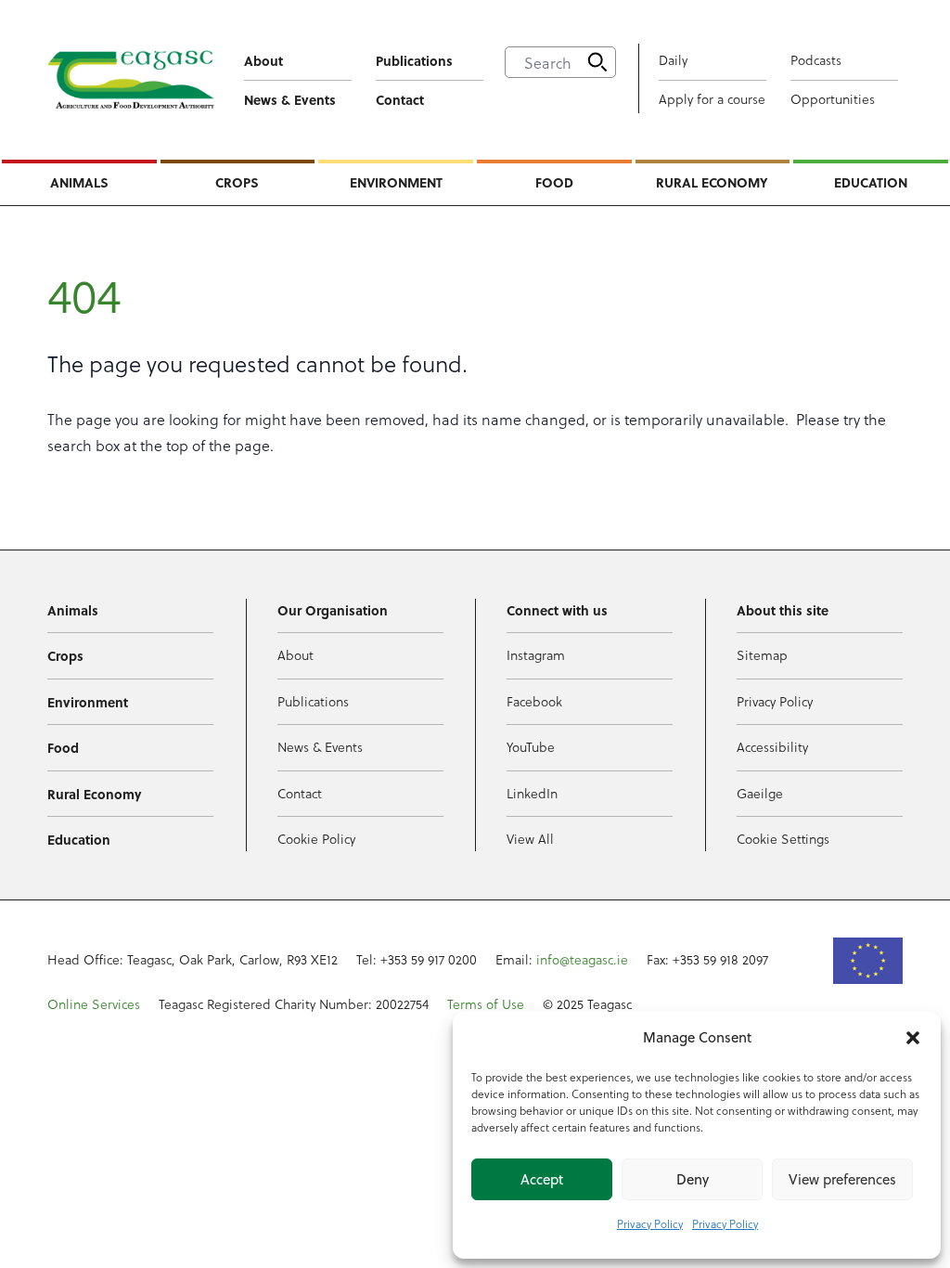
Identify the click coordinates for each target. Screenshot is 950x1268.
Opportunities (832, 99)
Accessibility (772, 747)
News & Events (290, 99)
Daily (673, 60)
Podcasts (815, 60)
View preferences (842, 1179)
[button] (913, 1038)
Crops (237, 182)
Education (870, 182)
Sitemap (762, 655)
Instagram (536, 655)
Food (554, 182)
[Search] (597, 62)
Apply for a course (712, 99)
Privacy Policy (650, 1223)
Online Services (93, 1004)
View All (530, 838)
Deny (692, 1179)
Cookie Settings (783, 838)
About (263, 60)
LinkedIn (532, 793)
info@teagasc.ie (582, 959)
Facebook (534, 701)
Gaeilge (760, 793)
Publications (414, 60)
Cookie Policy (316, 838)
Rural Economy (712, 182)
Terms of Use (485, 1004)
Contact (400, 99)
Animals (79, 182)
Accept (541, 1179)
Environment (396, 182)
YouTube (531, 747)
